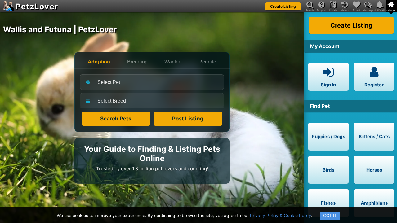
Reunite (207, 61)
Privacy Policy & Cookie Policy (280, 215)
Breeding (137, 61)
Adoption (99, 61)
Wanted (172, 61)
